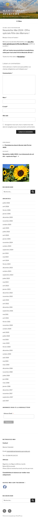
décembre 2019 (8, 350)
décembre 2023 (8, 267)
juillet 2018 (6, 375)
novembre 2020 (8, 325)
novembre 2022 (8, 296)
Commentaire (8, 73)
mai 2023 (6, 282)
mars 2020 (6, 343)
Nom (5, 97)
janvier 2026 (7, 214)
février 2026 (7, 210)
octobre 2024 (7, 246)
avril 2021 (6, 318)
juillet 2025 (6, 231)
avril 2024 (6, 260)
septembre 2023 (8, 275)
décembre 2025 (8, 217)
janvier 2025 (7, 239)
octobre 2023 (7, 271)
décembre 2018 (8, 368)
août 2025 (6, 228)
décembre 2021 (7, 307)
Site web (5, 115)
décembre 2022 (8, 293)
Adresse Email (9, 413)
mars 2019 (6, 365)
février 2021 (6, 321)
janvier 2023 (7, 289)
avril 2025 (6, 235)
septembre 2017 (8, 397)
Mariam (17, 27)
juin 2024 (6, 253)
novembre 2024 (8, 242)
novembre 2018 (8, 372)
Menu (20, 21)
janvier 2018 (6, 386)
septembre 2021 (8, 311)
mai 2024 (6, 257)
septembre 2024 (8, 250)
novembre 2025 (8, 221)
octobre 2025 (7, 224)
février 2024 (7, 264)
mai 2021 (5, 314)
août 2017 (6, 401)
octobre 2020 (7, 329)
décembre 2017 (7, 390)
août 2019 (6, 357)
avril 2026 (6, 206)
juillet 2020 (6, 336)
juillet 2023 (6, 278)
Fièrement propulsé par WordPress (12, 516)
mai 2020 (6, 339)
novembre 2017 (7, 393)
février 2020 (7, 347)
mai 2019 (5, 361)
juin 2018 (5, 379)
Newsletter (21, 56)
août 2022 (6, 300)
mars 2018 (6, 383)
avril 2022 (6, 303)
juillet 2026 (6, 203)
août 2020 (6, 332)
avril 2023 (6, 285)
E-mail (5, 106)
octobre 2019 (7, 354)
